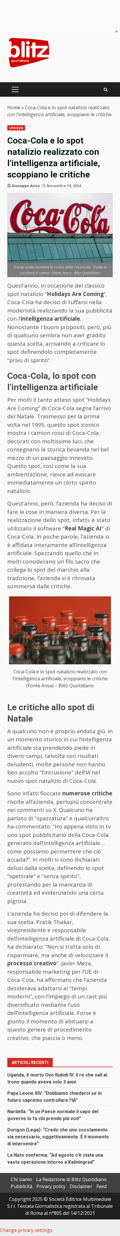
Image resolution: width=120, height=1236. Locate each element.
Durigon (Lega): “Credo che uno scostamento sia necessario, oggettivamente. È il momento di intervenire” (58, 1137)
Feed (101, 1186)
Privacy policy (51, 1186)
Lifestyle (16, 128)
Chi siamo (21, 1179)
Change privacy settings (26, 1230)
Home (13, 107)
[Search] (105, 89)
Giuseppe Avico (26, 185)
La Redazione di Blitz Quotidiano (71, 1179)
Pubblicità (21, 1186)
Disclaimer (81, 1186)
